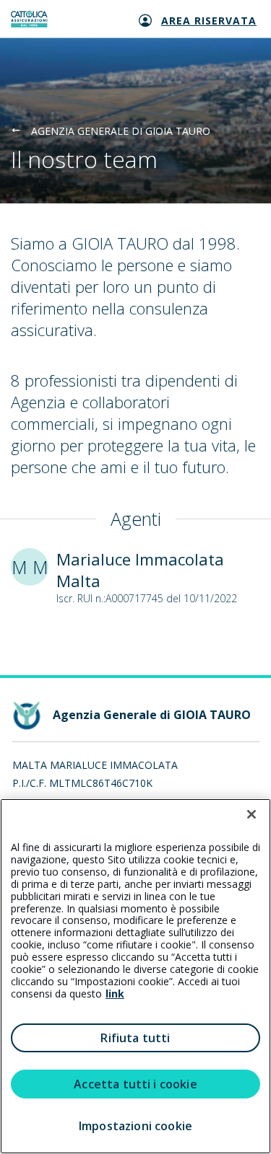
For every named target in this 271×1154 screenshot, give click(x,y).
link (115, 993)
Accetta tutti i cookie (135, 1084)
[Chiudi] (251, 814)
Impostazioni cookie (135, 1126)
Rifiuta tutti (135, 1038)
